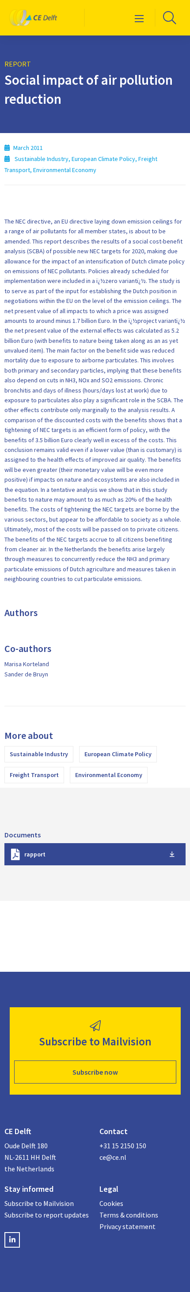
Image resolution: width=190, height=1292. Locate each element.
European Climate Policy (118, 754)
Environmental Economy (108, 775)
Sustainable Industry (39, 754)
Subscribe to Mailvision (39, 1203)
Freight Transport (34, 775)
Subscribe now (95, 1072)
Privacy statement (127, 1226)
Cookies (111, 1203)
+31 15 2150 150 (122, 1145)
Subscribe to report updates (46, 1214)
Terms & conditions (128, 1214)
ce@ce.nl (112, 1157)
